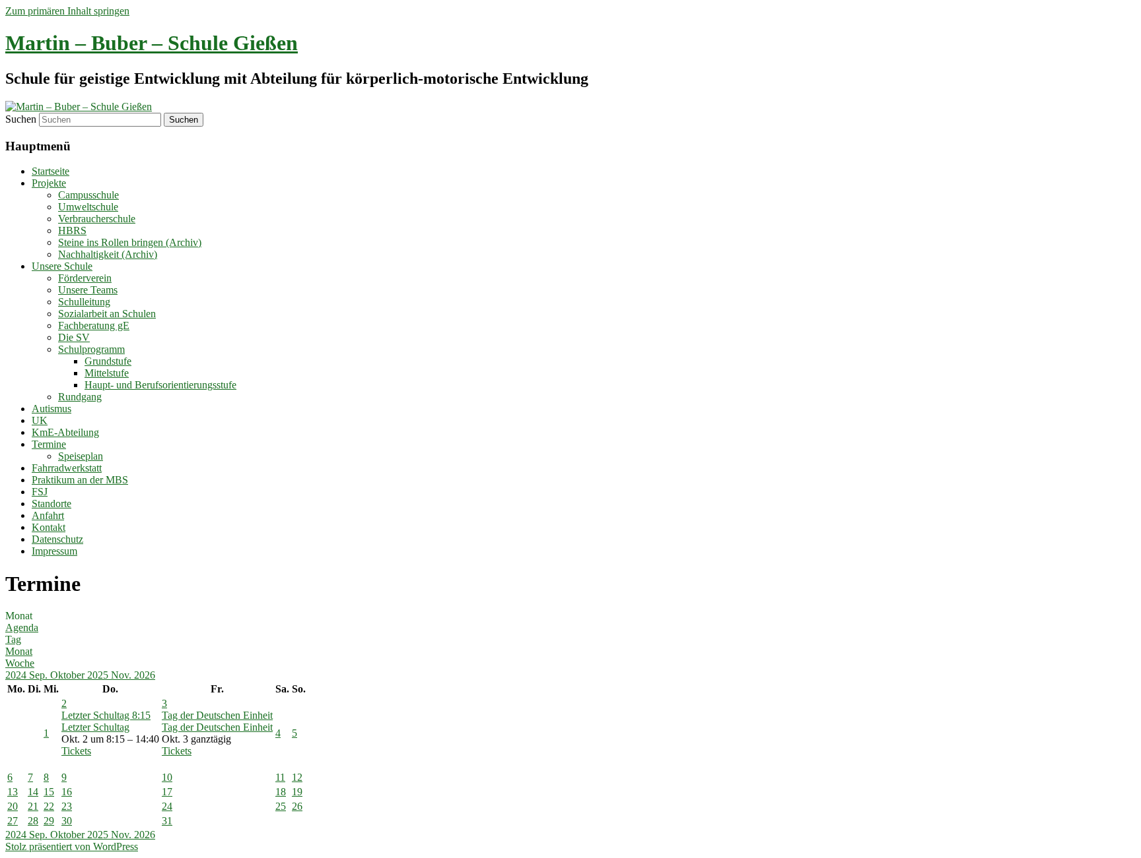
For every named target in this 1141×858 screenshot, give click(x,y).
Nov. (122, 675)
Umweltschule (88, 206)
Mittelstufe (107, 373)
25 (280, 806)
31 (167, 820)
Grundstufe (108, 361)
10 (167, 777)
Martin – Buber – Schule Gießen (151, 43)
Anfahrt (48, 515)
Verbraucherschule (96, 218)
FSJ (40, 491)
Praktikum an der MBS (80, 479)
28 (33, 820)
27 (12, 820)
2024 (17, 675)
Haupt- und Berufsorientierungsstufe (160, 384)
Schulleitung (84, 301)
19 (297, 791)
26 (297, 806)
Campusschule (88, 194)
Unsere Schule (62, 266)
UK (40, 420)
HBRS (72, 230)
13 (12, 791)
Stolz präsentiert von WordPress (71, 846)
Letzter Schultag (95, 727)
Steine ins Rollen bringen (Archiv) (129, 242)
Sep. (39, 675)
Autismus (51, 408)
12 (297, 777)
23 (66, 806)
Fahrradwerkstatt (67, 468)
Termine (49, 444)
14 (33, 791)
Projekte (49, 183)
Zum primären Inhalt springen (67, 10)
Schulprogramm (91, 349)
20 (12, 806)
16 (66, 791)
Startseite (50, 171)
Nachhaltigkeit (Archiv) (107, 254)
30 (66, 820)
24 (167, 806)
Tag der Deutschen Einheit (217, 727)
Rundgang (80, 396)
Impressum (54, 551)
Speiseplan (80, 456)
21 (33, 806)
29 (49, 820)
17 (167, 791)
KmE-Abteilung (65, 432)
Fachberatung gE (93, 325)
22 (49, 806)
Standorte (51, 503)
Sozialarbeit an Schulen (107, 313)
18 (280, 791)
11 (280, 777)
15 (49, 791)
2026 (144, 675)
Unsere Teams (88, 289)
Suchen (20, 119)
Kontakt (48, 527)
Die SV (74, 337)
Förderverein (85, 278)
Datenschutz (57, 539)
